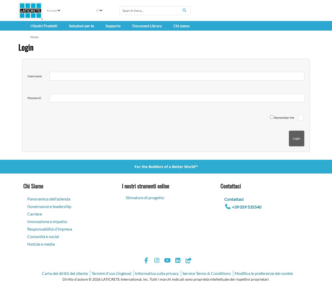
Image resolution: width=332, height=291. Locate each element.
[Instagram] (157, 261)
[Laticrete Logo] (30, 11)
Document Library (147, 26)
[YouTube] (167, 261)
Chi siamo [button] (182, 26)
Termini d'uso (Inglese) (112, 273)
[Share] (188, 261)
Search (184, 10)
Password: (34, 98)
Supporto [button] (113, 26)
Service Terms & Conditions (206, 273)
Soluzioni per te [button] (81, 26)
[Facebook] (146, 261)
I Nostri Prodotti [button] (44, 26)
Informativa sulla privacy (157, 273)
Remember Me (284, 118)
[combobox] (155, 10)
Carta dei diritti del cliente (65, 273)
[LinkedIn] (178, 261)
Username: (34, 76)
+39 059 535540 (246, 206)
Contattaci (234, 199)
